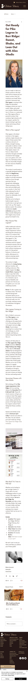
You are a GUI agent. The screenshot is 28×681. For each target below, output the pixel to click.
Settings (7, 679)
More (12, 14)
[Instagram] (20, 658)
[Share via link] (17, 576)
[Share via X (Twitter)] (9, 576)
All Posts (6, 14)
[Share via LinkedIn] (13, 576)
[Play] (14, 2)
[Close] (26, 672)
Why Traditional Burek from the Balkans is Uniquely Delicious (13, 604)
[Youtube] (25, 658)
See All (20, 586)
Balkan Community (10, 567)
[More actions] (21, 22)
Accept (20, 679)
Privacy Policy (11, 675)
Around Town (8, 571)
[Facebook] (23, 658)
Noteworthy (8, 569)
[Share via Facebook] (6, 576)
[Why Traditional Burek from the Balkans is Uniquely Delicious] (14, 595)
